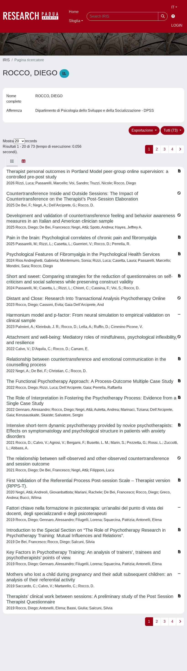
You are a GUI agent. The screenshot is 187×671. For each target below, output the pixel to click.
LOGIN (176, 25)
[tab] (12, 161)
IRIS (6, 60)
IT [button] (172, 7)
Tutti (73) (171, 130)
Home (74, 12)
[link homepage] (33, 16)
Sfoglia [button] (74, 21)
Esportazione (143, 130)
